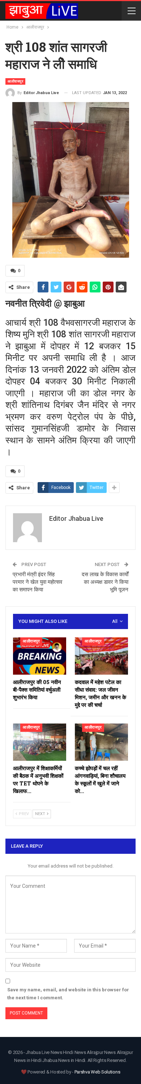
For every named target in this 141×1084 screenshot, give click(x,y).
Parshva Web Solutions (97, 1072)
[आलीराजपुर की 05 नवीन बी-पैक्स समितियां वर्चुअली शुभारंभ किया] (39, 656)
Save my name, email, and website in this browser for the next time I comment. (68, 993)
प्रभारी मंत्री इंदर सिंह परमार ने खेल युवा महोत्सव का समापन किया (37, 582)
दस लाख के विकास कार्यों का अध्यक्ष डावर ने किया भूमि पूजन (105, 582)
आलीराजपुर (15, 81)
